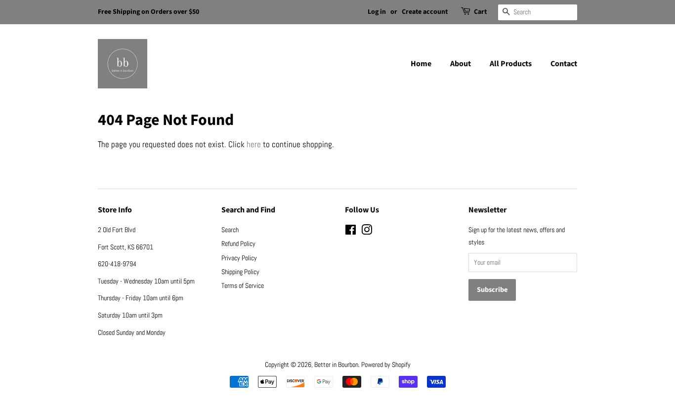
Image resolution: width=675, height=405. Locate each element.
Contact (563, 63)
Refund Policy (238, 243)
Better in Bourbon (336, 364)
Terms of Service (242, 285)
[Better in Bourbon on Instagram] (366, 231)
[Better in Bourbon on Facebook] (350, 231)
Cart (480, 12)
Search (230, 229)
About (460, 63)
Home (421, 63)
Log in (377, 12)
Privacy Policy (239, 257)
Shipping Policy (240, 271)
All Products (511, 63)
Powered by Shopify (386, 364)
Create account (425, 12)
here (254, 144)
